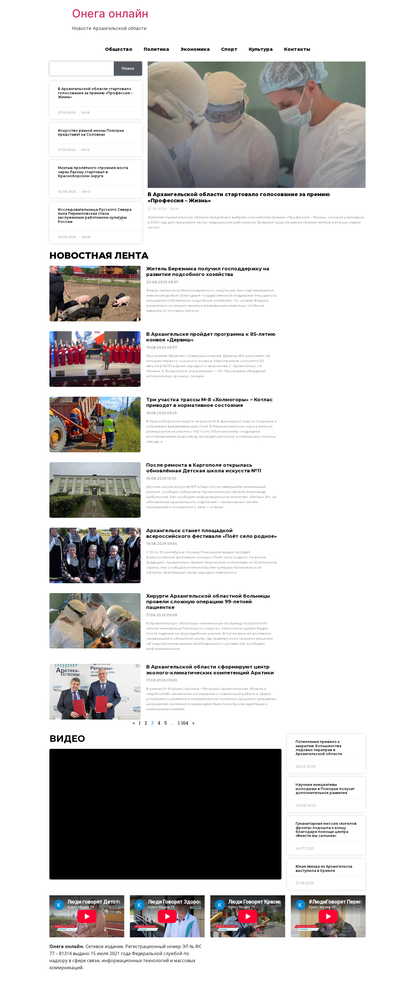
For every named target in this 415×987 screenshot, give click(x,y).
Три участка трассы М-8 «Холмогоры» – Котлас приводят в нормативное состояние (209, 402)
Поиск (128, 68)
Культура (261, 49)
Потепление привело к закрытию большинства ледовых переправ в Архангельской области (319, 748)
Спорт (229, 49)
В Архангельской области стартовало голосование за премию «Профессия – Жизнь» (95, 93)
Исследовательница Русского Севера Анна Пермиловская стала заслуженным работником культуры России (95, 215)
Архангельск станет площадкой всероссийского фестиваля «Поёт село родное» (211, 533)
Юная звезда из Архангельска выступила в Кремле (324, 868)
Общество (118, 49)
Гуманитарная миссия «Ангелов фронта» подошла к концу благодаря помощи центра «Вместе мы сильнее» (326, 829)
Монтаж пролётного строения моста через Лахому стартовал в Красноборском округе (93, 172)
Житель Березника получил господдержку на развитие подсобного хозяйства (207, 271)
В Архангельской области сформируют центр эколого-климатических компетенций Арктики (210, 669)
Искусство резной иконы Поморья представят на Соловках (91, 132)
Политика (156, 49)
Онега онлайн (110, 13)
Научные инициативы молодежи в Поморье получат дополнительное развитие (325, 788)
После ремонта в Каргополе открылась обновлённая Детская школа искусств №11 (203, 467)
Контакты (297, 49)
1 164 (183, 723)
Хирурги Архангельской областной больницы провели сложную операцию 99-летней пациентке (208, 601)
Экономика (195, 49)
